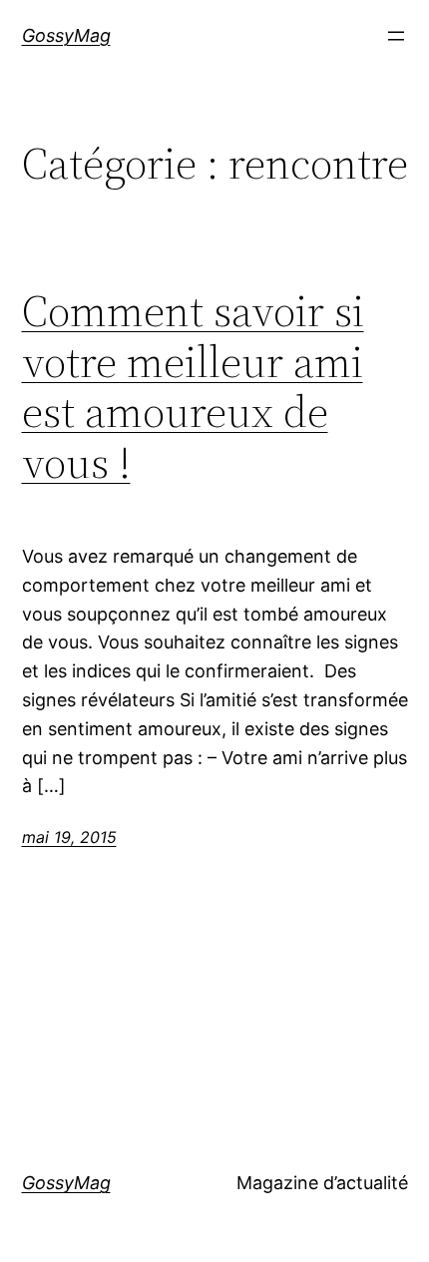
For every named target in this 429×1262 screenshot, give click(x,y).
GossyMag (66, 35)
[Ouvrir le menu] (396, 36)
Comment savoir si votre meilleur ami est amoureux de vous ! (193, 387)
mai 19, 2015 (69, 837)
